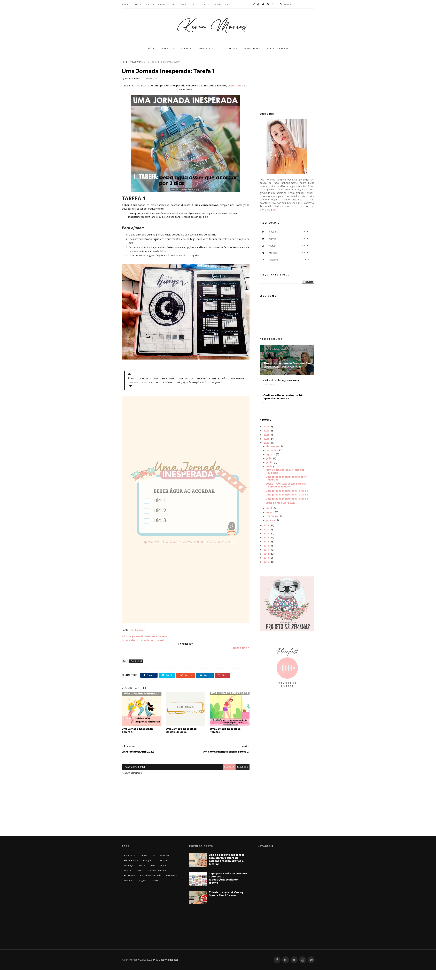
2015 (266, 549)
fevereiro (272, 516)
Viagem (142, 880)
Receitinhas (129, 875)
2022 (266, 442)
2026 (266, 426)
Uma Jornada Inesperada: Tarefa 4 (137, 730)
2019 (266, 533)
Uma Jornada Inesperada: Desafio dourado (181, 730)
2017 (266, 541)
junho (269, 462)
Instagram (289, 232)
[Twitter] (263, 4)
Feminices (164, 855)
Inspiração (129, 865)
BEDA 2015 (129, 855)
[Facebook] (272, 4)
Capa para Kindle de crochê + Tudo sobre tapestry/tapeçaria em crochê (228, 878)
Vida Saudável (137, 62)
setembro (272, 450)
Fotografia (148, 860)
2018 (266, 537)
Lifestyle (204, 48)
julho (269, 458)
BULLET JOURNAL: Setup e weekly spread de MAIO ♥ (286, 485)
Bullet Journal (278, 48)
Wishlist (154, 880)
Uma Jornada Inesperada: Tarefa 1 (287, 498)
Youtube (289, 246)
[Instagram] (254, 4)
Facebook (289, 260)
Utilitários (227, 48)
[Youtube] (258, 4)
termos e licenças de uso (214, 4)
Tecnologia (171, 875)
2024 (266, 434)
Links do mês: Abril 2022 (280, 502)
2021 (266, 525)
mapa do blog (188, 4)
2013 (266, 557)
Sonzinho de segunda (150, 875)
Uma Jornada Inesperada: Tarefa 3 (225, 730)
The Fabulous (137, 630)
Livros (142, 865)
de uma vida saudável (147, 640)
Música (127, 870)
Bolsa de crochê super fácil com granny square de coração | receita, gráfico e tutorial (226, 859)
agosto (270, 454)
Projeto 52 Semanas (157, 870)
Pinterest (289, 253)
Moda (185, 48)
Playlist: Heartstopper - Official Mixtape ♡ (285, 471)
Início (151, 48)
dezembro (272, 446)
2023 (266, 438)
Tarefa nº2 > (240, 648)
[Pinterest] (268, 4)
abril (269, 508)
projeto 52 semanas (156, 4)
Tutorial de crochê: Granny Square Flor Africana (226, 894)
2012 (266, 561)
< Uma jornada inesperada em (144, 636)
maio (269, 466)
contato (137, 4)
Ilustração (163, 860)
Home (124, 62)
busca (126, 640)
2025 (266, 430)
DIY (153, 855)
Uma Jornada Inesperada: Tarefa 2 (287, 494)
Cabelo (143, 855)
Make (152, 865)
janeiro (270, 520)
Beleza (167, 48)
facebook (242, 767)
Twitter (289, 239)
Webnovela (252, 48)
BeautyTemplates (168, 959)
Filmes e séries (131, 860)
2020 (266, 529)
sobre (125, 4)
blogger (229, 767)
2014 (266, 553)
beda (174, 4)
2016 (266, 545)
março (270, 512)
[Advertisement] (287, 81)
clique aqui (234, 85)
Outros (139, 870)
